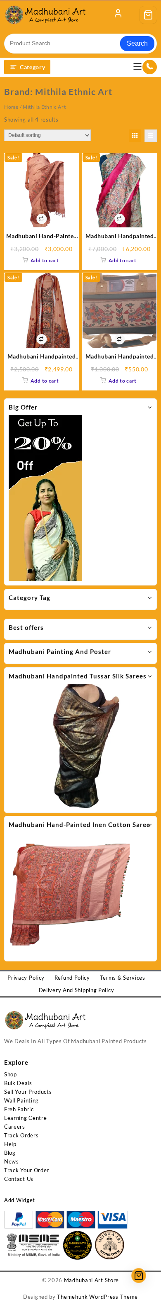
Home (11, 107)
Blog (10, 1152)
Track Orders (21, 1135)
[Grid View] (135, 135)
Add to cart (45, 260)
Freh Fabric (19, 1109)
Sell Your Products (28, 1091)
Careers (14, 1126)
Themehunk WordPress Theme (97, 1296)
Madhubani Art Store (91, 1280)
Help (10, 1144)
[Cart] (148, 15)
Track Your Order (26, 1170)
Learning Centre (25, 1118)
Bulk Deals (18, 1083)
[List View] (150, 135)
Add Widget (19, 1200)
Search (137, 43)
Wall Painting (21, 1100)
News (11, 1161)
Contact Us (18, 1179)
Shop (10, 1074)
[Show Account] (118, 15)
